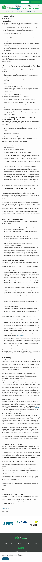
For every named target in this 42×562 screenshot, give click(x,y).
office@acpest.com (20, 335)
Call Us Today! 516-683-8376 (31, 8)
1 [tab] (16, 530)
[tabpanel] (7, 523)
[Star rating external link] (11, 2)
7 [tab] (25, 530)
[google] (19, 548)
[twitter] (23, 548)
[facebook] (21, 548)
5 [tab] (22, 530)
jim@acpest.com (5, 397)
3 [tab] (19, 530)
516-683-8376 (36, 407)
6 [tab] (24, 530)
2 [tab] (17, 530)
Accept (5, 558)
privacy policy (14, 555)
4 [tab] (21, 530)
